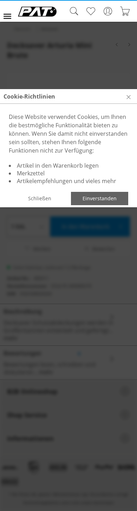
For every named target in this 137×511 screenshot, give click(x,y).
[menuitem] (10, 11)
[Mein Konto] (108, 11)
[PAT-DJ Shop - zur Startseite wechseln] (37, 11)
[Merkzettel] (90, 11)
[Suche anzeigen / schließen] (72, 11)
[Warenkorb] (125, 11)
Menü (10, 11)
